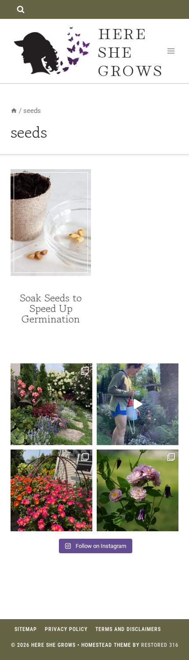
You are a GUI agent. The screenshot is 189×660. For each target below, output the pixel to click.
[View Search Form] (20, 9)
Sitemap (26, 629)
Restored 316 (159, 645)
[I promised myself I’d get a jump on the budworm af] (137, 404)
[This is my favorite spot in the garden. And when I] (51, 404)
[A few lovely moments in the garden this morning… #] (137, 490)
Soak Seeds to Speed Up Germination (51, 308)
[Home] (14, 111)
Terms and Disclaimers (128, 629)
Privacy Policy (66, 629)
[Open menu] (171, 51)
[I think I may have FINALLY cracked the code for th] (51, 490)
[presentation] (51, 222)
